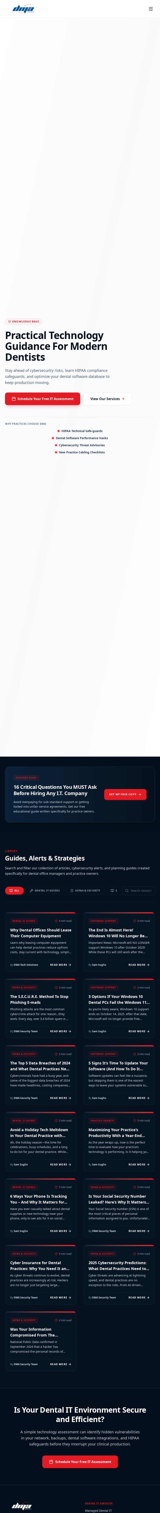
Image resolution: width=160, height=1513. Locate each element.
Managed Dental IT (98, 1511)
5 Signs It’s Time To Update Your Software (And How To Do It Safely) (118, 1068)
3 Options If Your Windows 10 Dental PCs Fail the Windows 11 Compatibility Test (117, 1002)
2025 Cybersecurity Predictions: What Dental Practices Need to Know (117, 1268)
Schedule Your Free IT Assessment (46, 398)
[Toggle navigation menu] (151, 9)
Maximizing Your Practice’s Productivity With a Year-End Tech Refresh (115, 1135)
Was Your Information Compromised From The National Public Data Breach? (37, 1335)
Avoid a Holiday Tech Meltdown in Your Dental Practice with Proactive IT (39, 1135)
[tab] (14, 891)
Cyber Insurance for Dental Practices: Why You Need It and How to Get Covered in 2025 (39, 1268)
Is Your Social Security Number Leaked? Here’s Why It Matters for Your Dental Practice (117, 1202)
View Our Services (105, 398)
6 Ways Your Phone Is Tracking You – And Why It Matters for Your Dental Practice (38, 1202)
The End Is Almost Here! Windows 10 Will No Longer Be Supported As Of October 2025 (117, 935)
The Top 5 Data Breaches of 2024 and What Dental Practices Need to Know (40, 1068)
